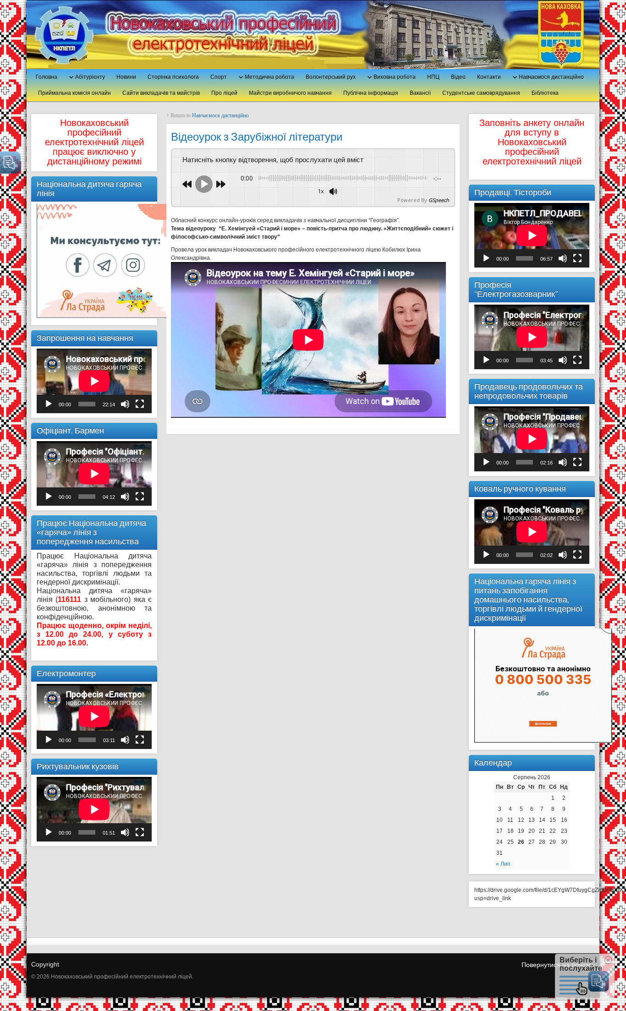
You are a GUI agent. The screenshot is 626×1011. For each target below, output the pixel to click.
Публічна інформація (370, 93)
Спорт (218, 77)
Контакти (489, 77)
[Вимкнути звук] (125, 404)
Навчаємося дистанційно (551, 77)
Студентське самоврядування (481, 93)
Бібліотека (545, 93)
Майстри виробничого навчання (290, 93)
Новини (126, 77)
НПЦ (433, 77)
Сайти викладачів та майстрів (161, 93)
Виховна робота (394, 77)
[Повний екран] (139, 404)
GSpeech (438, 199)
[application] (94, 381)
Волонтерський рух (331, 77)
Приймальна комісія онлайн (74, 93)
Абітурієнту (90, 77)
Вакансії (420, 93)
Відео (458, 77)
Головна (46, 77)
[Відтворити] (48, 404)
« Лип (503, 864)
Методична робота (269, 77)
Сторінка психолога (173, 77)
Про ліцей (224, 93)
